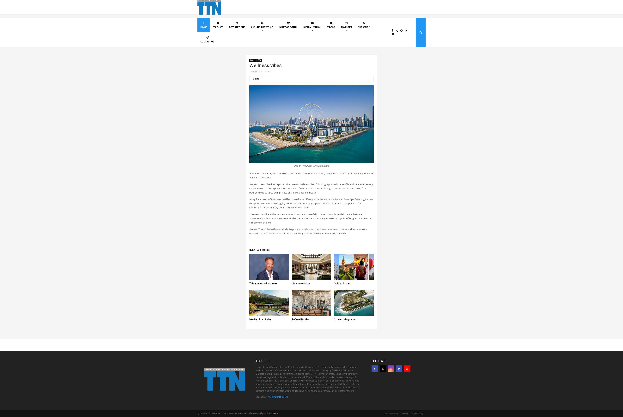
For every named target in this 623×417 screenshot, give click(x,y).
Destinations (237, 27)
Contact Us (207, 41)
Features (218, 27)
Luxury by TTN (255, 60)
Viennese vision (301, 283)
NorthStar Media (271, 413)
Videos (331, 27)
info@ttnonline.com (278, 397)
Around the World (262, 27)
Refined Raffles (301, 319)
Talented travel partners (263, 283)
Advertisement (391, 414)
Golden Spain (342, 283)
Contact (404, 414)
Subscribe (364, 27)
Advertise (346, 27)
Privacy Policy (417, 414)
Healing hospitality (260, 319)
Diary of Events (288, 27)
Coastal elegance (344, 319)
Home (203, 27)
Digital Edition (312, 27)
